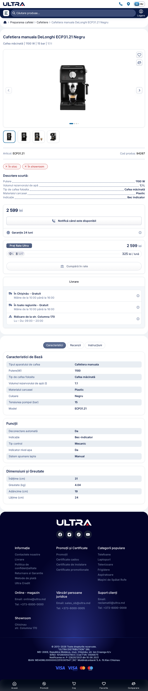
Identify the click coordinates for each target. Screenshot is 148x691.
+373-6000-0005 (73, 608)
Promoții (62, 554)
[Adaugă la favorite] (139, 55)
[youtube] (88, 534)
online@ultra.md (35, 599)
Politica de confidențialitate (25, 566)
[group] (54, 345)
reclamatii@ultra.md (111, 602)
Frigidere (104, 569)
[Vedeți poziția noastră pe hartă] (128, 4)
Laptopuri (104, 559)
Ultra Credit (22, 583)
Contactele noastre (27, 554)
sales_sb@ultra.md (77, 603)
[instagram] (69, 534)
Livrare (19, 559)
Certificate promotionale (72, 569)
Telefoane (104, 554)
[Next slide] (139, 90)
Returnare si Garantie (29, 573)
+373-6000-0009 (115, 607)
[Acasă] (14, 4)
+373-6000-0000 (32, 604)
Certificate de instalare (71, 564)
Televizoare (105, 564)
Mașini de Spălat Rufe (112, 579)
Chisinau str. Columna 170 (26, 626)
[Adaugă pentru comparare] (139, 62)
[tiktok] (78, 534)
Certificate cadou (67, 559)
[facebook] (60, 534)
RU (141, 4)
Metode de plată (25, 578)
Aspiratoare (105, 574)
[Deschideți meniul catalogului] (6, 13)
